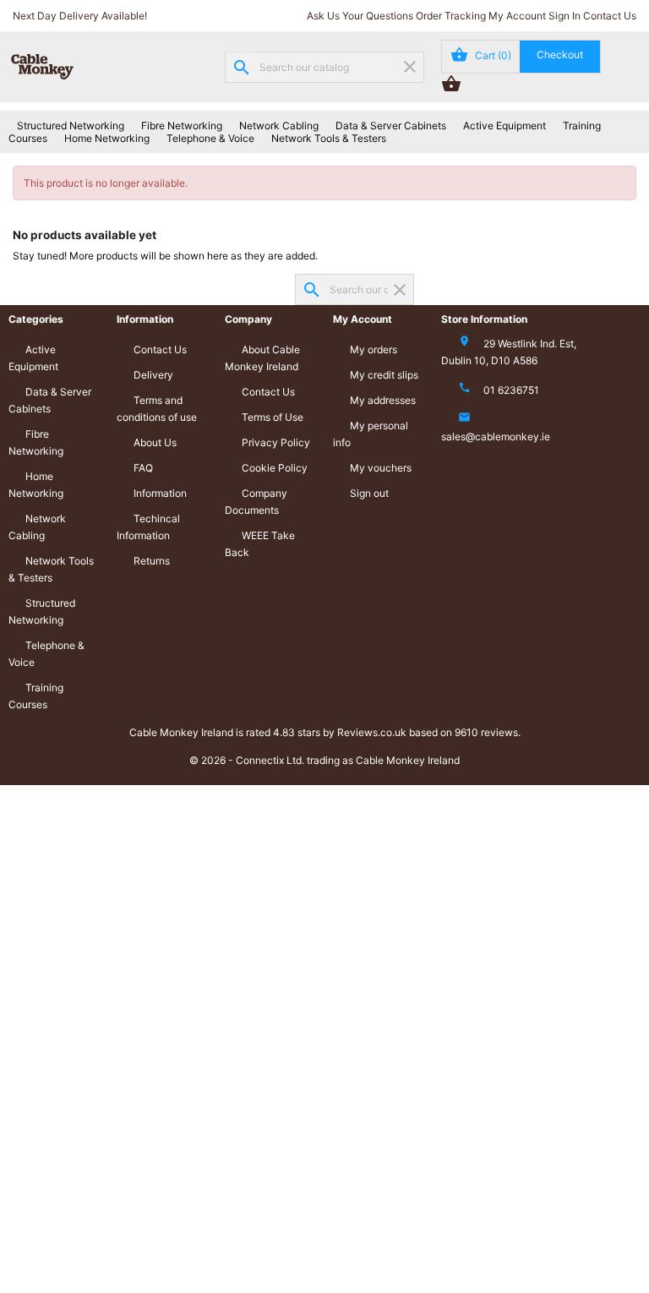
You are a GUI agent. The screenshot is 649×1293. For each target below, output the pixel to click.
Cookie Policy (275, 467)
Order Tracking (451, 15)
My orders (373, 349)
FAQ (143, 467)
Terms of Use (272, 417)
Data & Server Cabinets (390, 125)
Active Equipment (504, 125)
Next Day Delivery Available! (80, 15)
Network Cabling (279, 125)
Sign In (564, 15)
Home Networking (107, 138)
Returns (152, 560)
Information (160, 493)
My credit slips (384, 374)
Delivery (153, 374)
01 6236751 (511, 390)
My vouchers (381, 467)
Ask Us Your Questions (360, 15)
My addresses (383, 400)
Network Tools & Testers (328, 138)
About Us (155, 442)
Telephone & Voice (210, 138)
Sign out (369, 493)
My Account (517, 15)
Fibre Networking (181, 125)
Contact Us (609, 15)
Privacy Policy (276, 442)
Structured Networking (70, 125)
